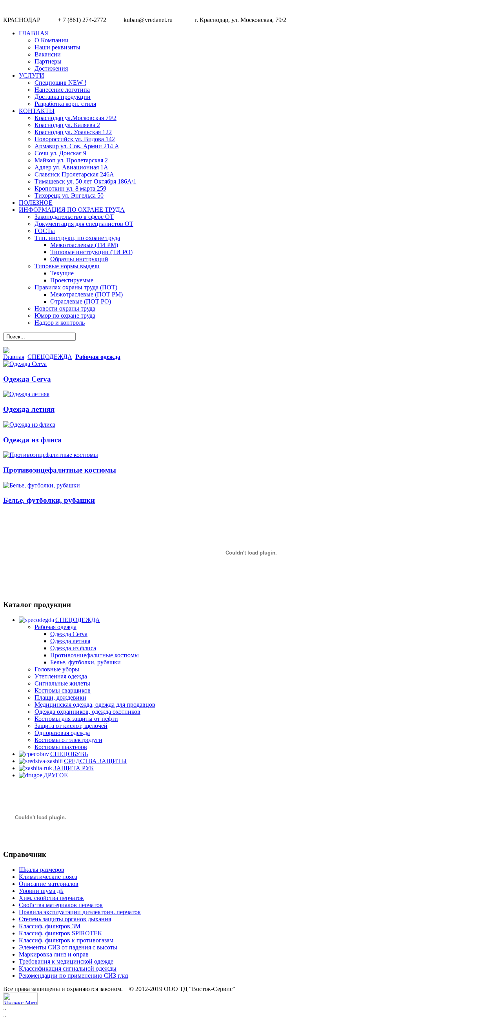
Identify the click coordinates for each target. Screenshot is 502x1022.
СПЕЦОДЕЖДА (49, 356)
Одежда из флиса (32, 440)
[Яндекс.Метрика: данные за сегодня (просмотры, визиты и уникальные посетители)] (20, 999)
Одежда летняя (29, 409)
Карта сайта (482, 997)
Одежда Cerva (27, 379)
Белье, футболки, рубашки (49, 500)
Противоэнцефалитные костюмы (59, 470)
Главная (13, 356)
